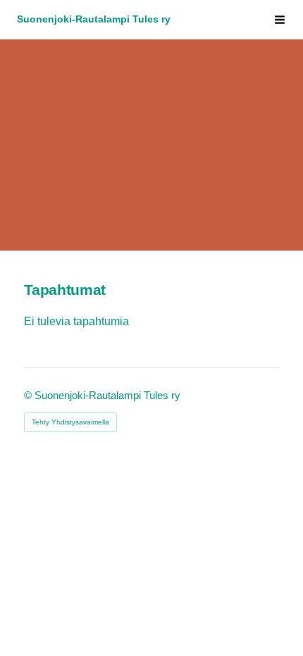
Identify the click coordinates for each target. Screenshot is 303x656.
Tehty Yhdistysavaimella (70, 422)
